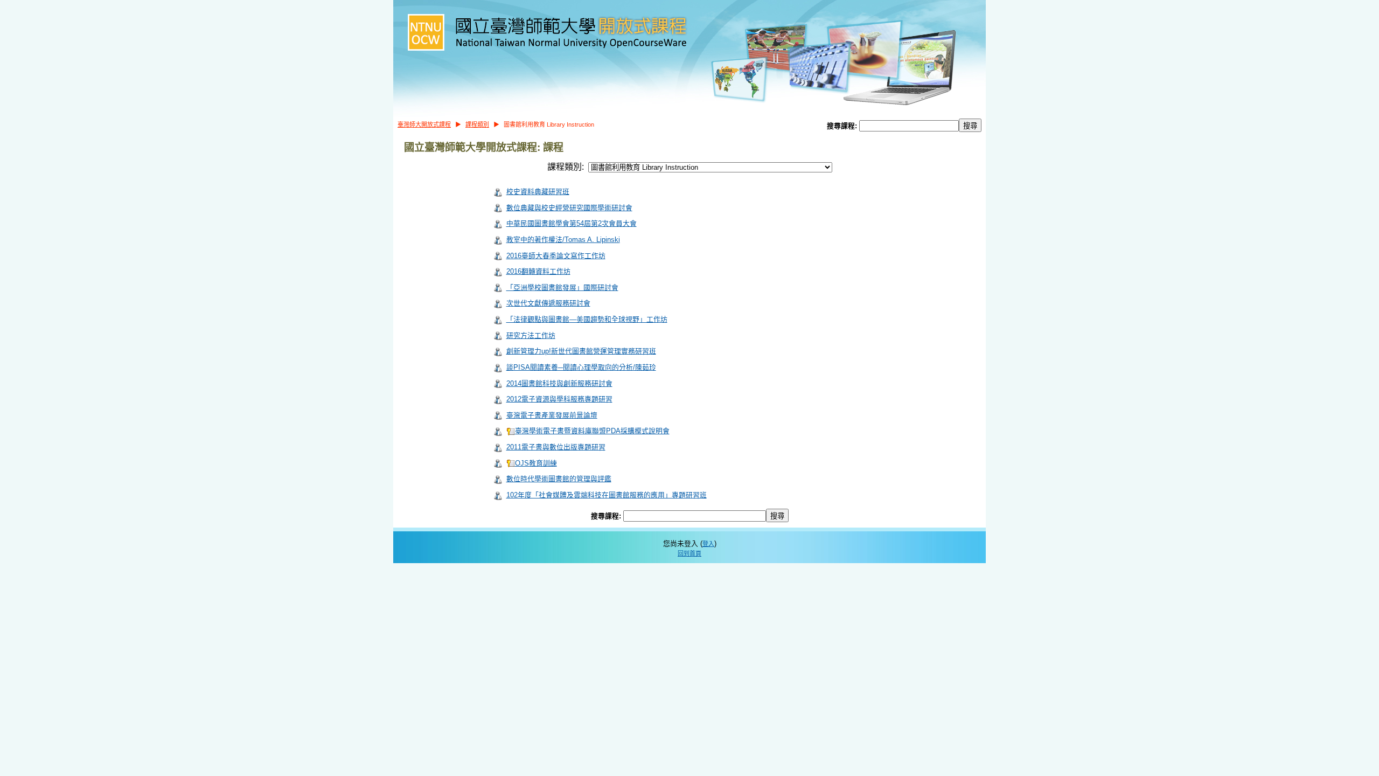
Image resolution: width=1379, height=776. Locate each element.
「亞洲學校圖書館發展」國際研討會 (562, 287)
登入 (708, 544)
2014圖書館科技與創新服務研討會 (559, 383)
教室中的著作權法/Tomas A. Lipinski (563, 239)
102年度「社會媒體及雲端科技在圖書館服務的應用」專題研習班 (606, 495)
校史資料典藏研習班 (537, 192)
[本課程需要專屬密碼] (510, 431)
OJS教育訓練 (536, 463)
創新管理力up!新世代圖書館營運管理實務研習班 (581, 351)
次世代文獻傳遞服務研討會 (548, 303)
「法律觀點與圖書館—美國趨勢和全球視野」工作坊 (586, 319)
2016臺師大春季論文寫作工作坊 (555, 256)
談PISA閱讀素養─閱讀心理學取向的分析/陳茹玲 (581, 367)
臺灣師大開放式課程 (424, 124)
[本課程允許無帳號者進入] (497, 192)
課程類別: (565, 166)
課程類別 (477, 124)
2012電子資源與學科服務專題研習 (559, 399)
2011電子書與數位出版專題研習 (555, 447)
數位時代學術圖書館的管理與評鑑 (558, 479)
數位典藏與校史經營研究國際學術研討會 (569, 208)
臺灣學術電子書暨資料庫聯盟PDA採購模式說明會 (592, 431)
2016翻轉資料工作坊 (538, 271)
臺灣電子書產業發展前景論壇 (551, 415)
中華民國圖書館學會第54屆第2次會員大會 (571, 223)
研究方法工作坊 (530, 335)
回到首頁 (689, 553)
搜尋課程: (843, 126)
